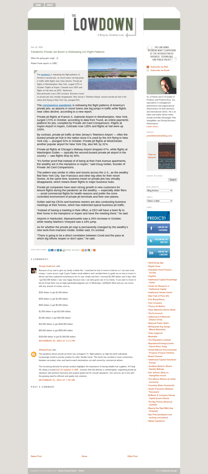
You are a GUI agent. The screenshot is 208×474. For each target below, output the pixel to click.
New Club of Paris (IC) (158, 296)
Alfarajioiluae (45, 350)
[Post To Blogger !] (83, 250)
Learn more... (153, 126)
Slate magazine (155, 333)
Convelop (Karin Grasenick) (161, 385)
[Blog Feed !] (94, 250)
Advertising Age (155, 263)
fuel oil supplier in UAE (67, 370)
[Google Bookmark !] (88, 250)
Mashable (152, 336)
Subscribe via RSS (159, 67)
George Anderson (47, 266)
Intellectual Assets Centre (160, 292)
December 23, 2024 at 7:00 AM (57, 380)
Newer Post (36, 456)
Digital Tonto (154, 266)
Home (84, 456)
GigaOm (152, 276)
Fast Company (155, 303)
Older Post (132, 456)
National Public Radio (158, 323)
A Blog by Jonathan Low (111, 35)
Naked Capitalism (156, 421)
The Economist (155, 313)
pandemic (45, 74)
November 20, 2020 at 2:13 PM (57, 341)
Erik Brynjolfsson (156, 299)
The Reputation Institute (159, 340)
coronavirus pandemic (57, 105)
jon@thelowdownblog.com (159, 136)
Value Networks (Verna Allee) (161, 310)
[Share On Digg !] (72, 250)
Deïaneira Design (169, 471)
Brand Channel (155, 356)
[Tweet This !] (49, 250)
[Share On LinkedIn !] (58, 250)
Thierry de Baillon (156, 306)
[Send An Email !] (91, 250)
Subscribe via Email (159, 70)
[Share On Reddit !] (55, 250)
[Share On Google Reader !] (86, 250)
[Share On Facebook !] (52, 250)
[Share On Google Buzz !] (61, 250)
